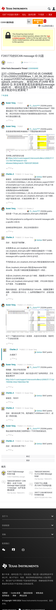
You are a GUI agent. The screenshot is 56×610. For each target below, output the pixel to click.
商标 (14, 596)
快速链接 (5, 525)
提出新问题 (45, 21)
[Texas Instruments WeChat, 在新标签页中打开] (3, 551)
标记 (28, 456)
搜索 (49, 9)
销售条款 (39, 593)
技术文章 (32, 15)
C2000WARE (33, 68)
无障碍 (5, 593)
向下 (12, 121)
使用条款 (5, 596)
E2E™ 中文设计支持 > (11, 15)
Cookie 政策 (15, 593)
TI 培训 (41, 15)
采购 (4, 534)
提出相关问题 (38, 21)
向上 (7, 121)
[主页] (14, 8)
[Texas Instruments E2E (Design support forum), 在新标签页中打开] (13, 551)
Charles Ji (10, 63)
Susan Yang (11, 103)
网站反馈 (23, 596)
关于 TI (5, 516)
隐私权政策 (28, 593)
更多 (50, 15)
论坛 (24, 15)
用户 (53, 9)
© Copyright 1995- (11, 600)
